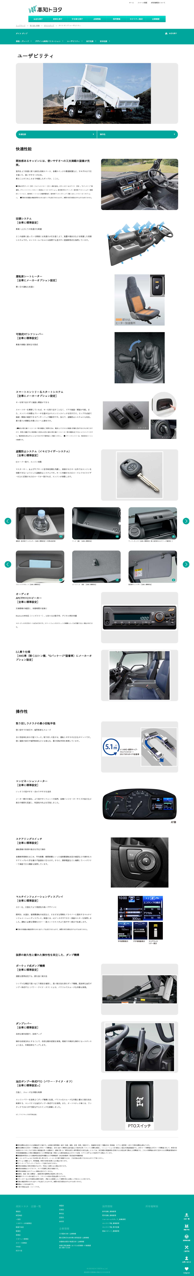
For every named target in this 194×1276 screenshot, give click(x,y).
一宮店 (18, 1219)
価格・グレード (22, 41)
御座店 (18, 1211)
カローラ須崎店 (21, 1243)
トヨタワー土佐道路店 (24, 1223)
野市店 (61, 1213)
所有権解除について (158, 2)
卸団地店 (19, 1215)
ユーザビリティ (73, 41)
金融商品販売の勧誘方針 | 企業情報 (71, 1241)
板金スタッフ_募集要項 (110, 1231)
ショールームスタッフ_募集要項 (114, 1219)
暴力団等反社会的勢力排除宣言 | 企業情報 (74, 1237)
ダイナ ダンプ (21, 33)
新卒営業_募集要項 (109, 1211)
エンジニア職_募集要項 (110, 1223)
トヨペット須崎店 (22, 1239)
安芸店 (61, 1217)
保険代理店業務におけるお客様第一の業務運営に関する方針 (75, 1246)
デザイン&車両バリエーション (48, 41)
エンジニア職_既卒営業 (110, 1227)
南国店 (61, 1205)
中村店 (18, 1246)
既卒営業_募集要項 (109, 1215)
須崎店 (18, 1235)
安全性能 (103, 41)
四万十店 (19, 1250)
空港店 (61, 1209)
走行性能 (90, 41)
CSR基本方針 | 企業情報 (67, 1233)
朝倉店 (18, 1231)
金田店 (61, 1221)
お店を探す (173, 33)
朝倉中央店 (20, 1227)
